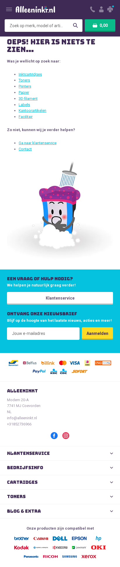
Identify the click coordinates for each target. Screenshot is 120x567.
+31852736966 (19, 424)
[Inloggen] (101, 9)
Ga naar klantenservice (38, 143)
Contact (25, 149)
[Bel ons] (92, 9)
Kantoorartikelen (32, 110)
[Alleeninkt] (35, 9)
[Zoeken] (75, 25)
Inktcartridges (30, 74)
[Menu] (9, 9)
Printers (25, 86)
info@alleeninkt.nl (22, 418)
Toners (24, 80)
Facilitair (26, 116)
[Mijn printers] (110, 9)
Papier (24, 92)
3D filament (28, 98)
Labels (24, 104)
